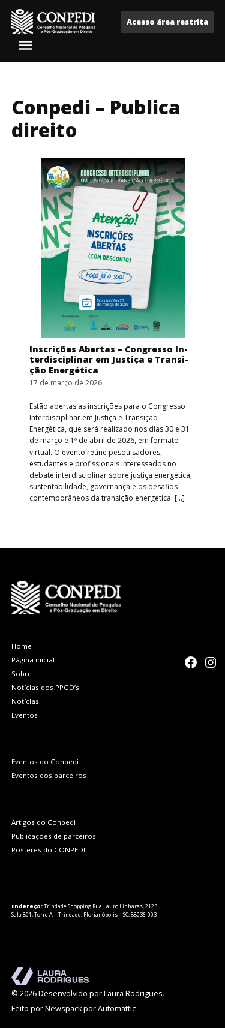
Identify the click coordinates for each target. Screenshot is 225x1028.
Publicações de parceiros (53, 835)
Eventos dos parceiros (48, 775)
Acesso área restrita (167, 22)
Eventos (24, 714)
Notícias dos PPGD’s (45, 687)
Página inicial (33, 659)
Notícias (25, 701)
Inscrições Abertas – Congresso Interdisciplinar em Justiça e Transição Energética (108, 359)
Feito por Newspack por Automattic (73, 1008)
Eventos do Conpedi (45, 761)
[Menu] (27, 45)
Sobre (21, 673)
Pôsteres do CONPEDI (48, 849)
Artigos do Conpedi (43, 822)
